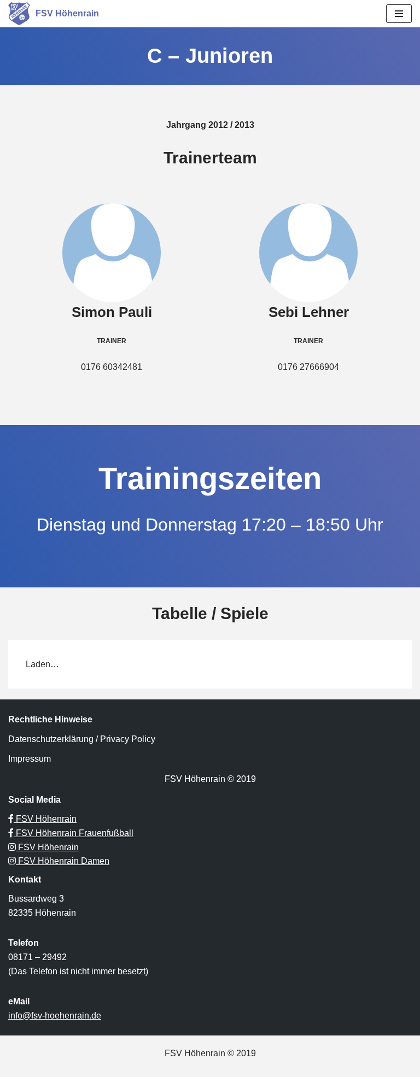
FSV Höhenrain (45, 818)
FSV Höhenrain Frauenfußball (73, 833)
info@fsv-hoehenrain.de (54, 1015)
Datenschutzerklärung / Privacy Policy (81, 739)
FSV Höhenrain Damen (62, 861)
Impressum (29, 758)
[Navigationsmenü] (399, 13)
